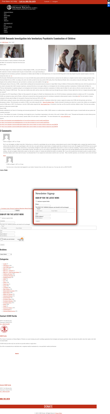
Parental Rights (6, 297)
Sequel (4, 306)
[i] (11, 76)
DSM (4, 279)
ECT (5, 25)
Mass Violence (6, 289)
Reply (4, 155)
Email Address (3, 234)
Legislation (5, 287)
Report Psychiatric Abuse (48, 102)
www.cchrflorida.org (65, 116)
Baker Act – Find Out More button (11, 272)
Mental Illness (6, 292)
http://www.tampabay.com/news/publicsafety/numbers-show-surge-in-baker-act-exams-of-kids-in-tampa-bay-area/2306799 (30, 124)
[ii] (47, 82)
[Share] (108, 5)
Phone (37, 204)
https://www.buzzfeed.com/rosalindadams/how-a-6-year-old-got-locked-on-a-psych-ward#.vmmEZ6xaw (25, 120)
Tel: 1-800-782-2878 (5, 324)
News (5, 13)
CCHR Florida (4, 42)
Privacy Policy (58, 413)
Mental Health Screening (8, 290)
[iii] (79, 96)
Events (5, 19)
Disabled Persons (7, 277)
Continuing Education (8, 275)
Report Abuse (7, 15)
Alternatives (6, 265)
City (1, 230)
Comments (2, 221)
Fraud (4, 285)
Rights (4, 304)
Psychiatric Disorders (8, 301)
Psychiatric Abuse (7, 299)
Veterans (6, 28)
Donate (5, 17)
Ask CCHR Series (7, 267)
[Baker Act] (72, 71)
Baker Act (5, 269)
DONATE (48, 406)
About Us (6, 20)
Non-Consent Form (45, 104)
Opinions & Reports (8, 12)
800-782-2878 (5, 399)
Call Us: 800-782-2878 (27, 1)
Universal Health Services (9, 311)
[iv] (44, 98)
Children (6, 32)
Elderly (5, 30)
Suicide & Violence (7, 307)
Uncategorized (6, 309)
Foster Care (5, 284)
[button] (17, 368)
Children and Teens (7, 274)
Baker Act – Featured (8, 270)
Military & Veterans (7, 294)
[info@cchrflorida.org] (40, 2)
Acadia (4, 263)
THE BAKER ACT (8, 23)
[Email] (108, 3)
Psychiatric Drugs (8, 26)
